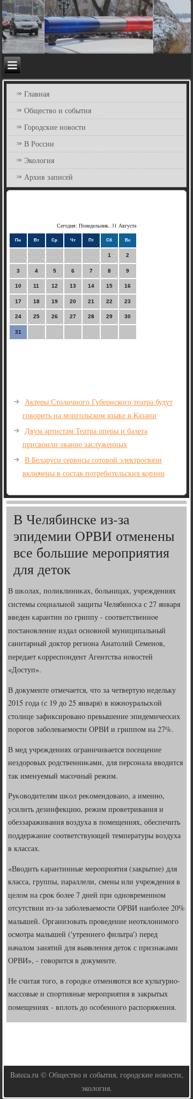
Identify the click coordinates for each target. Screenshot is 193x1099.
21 (91, 301)
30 (127, 316)
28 (91, 316)
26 (54, 316)
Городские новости (55, 127)
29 (109, 316)
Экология (39, 160)
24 (18, 316)
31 (18, 332)
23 (127, 301)
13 (73, 286)
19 (54, 301)
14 (91, 286)
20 (73, 301)
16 (127, 286)
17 (18, 301)
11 (36, 286)
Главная (36, 94)
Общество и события (57, 110)
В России (39, 143)
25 (36, 316)
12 (54, 286)
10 (18, 286)
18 (36, 301)
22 (109, 301)
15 (109, 286)
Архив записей (48, 177)
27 (73, 316)
